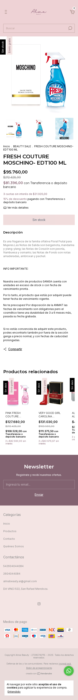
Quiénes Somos (13, 546)
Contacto (9, 538)
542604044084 (13, 566)
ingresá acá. (65, 663)
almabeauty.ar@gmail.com (20, 581)
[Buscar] (70, 28)
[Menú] (6, 12)
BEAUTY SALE (22, 146)
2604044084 (11, 573)
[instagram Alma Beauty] (39, 604)
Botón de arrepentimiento (39, 668)
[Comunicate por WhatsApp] (69, 671)
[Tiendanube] (39, 674)
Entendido (14, 691)
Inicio (6, 146)
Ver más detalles (18, 207)
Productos (9, 531)
